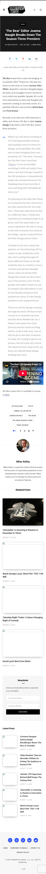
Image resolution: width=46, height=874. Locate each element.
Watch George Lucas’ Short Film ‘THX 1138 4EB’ (29, 808)
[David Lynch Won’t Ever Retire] (23, 643)
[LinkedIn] (29, 58)
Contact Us (35, 848)
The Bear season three (23, 420)
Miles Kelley (13, 45)
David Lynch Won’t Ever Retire (17, 661)
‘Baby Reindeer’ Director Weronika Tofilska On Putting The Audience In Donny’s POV (31, 760)
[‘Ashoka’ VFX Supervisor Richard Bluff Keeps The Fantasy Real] (11, 779)
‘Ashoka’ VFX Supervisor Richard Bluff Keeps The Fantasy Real (31, 777)
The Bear (32, 416)
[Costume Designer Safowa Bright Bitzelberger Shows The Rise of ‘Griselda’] (11, 743)
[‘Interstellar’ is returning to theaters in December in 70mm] (23, 512)
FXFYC (30, 406)
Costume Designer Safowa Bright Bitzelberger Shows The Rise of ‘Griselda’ (30, 741)
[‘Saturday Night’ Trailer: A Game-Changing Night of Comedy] (23, 599)
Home (5, 848)
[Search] (40, 10)
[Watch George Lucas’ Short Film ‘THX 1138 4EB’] (23, 555)
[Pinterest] (23, 58)
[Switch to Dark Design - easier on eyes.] (34, 10)
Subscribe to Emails (19, 848)
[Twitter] (16, 58)
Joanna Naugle (16, 416)
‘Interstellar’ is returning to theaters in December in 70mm (31, 793)
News (23, 24)
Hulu (7, 394)
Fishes (11, 164)
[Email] (36, 58)
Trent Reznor (22, 425)
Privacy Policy (23, 852)
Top (24, 869)
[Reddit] (36, 840)
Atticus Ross (17, 406)
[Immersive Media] (16, 10)
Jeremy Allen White (22, 411)
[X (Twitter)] (17, 840)
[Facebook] (9, 58)
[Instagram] (23, 840)
